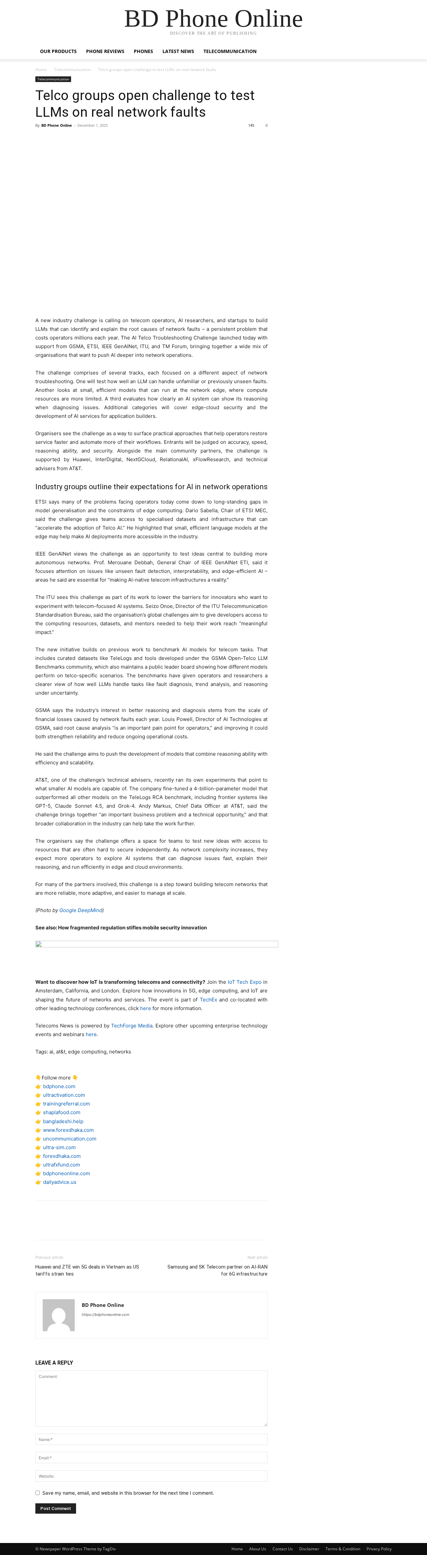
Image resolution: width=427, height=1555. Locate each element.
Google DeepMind (80, 910)
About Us (257, 1549)
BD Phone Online (56, 125)
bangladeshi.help (63, 1121)
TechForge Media (131, 1025)
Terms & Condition (343, 1549)
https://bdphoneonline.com (105, 1314)
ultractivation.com (64, 1095)
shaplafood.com (61, 1112)
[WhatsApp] (88, 140)
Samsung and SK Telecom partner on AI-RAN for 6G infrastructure (217, 1270)
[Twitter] (57, 140)
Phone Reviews (105, 51)
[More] (104, 140)
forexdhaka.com (62, 1156)
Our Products (58, 51)
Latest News (178, 51)
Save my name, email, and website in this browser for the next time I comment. (128, 1493)
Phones (143, 51)
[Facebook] (42, 140)
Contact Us (283, 1549)
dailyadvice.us (59, 1182)
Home (41, 69)
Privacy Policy (379, 1549)
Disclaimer (309, 1549)
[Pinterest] (72, 140)
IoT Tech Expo (245, 982)
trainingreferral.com (66, 1103)
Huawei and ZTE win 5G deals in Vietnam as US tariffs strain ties (87, 1270)
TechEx (208, 999)
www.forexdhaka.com (68, 1130)
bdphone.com (59, 1086)
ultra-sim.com (59, 1147)
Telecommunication (230, 51)
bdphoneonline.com (66, 1173)
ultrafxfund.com (61, 1164)
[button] (384, 52)
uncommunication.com (69, 1138)
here (145, 1008)
